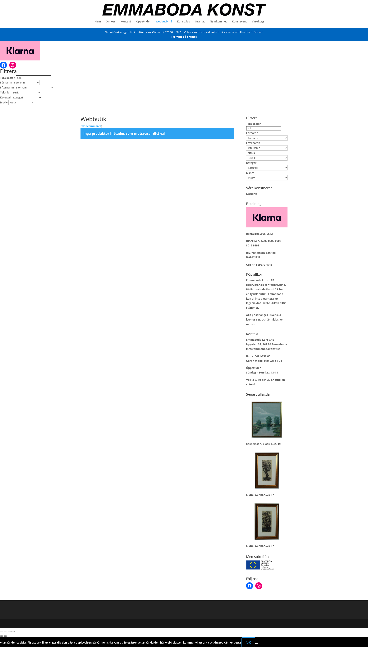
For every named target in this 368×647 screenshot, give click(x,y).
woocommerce (91, 126)
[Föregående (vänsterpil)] (1, 636)
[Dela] (9, 631)
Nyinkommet (218, 21)
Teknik (4, 92)
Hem (98, 21)
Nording (251, 194)
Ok (248, 642)
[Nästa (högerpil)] (5, 636)
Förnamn (6, 82)
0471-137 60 (262, 356)
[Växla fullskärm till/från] (5, 631)
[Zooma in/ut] (1, 631)
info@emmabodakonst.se (263, 349)
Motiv (4, 102)
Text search (7, 77)
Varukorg (258, 21)
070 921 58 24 (173, 32)
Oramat (200, 21)
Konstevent (239, 21)
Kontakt (126, 21)
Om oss (111, 21)
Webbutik (162, 21)
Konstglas (183, 21)
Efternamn (7, 87)
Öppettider (143, 21)
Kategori (5, 97)
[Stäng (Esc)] (13, 631)
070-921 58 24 (273, 361)
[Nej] (256, 643)
